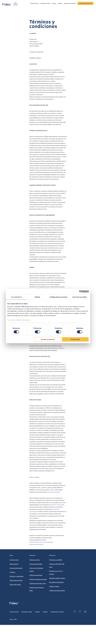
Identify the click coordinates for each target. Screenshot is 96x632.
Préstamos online (45, 3)
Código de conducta (34, 477)
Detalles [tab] (37, 297)
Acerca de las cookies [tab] (79, 297)
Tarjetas (60, 3)
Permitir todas (75, 339)
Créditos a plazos (54, 586)
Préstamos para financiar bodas (36, 589)
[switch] (37, 331)
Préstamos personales (35, 564)
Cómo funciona (34, 3)
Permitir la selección (47, 339)
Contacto (12, 572)
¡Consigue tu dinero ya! (85, 3)
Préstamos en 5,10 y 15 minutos (56, 572)
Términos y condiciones (16, 576)
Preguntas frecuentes (70, 3)
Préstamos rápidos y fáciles (57, 578)
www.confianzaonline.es (53, 492)
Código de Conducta (56, 505)
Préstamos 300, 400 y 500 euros (56, 565)
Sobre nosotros (14, 564)
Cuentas (54, 3)
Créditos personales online (57, 590)
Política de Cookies (15, 584)
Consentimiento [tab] (16, 297)
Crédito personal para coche (37, 583)
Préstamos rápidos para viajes (38, 579)
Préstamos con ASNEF (55, 560)
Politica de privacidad (16, 580)
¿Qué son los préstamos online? (36, 569)
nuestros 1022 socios (22, 306)
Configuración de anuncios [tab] (59, 297)
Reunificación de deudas (56, 582)
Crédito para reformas (35, 575)
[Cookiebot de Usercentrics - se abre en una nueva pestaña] (80, 291)
